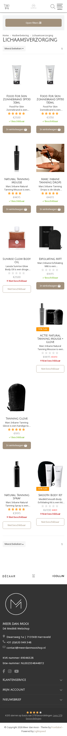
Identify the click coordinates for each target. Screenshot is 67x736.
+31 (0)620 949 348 (19, 642)
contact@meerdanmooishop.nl (26, 647)
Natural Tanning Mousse (16, 181)
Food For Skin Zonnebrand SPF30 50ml (16, 99)
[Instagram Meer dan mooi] (11, 671)
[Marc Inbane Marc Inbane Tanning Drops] (50, 158)
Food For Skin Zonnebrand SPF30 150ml (50, 99)
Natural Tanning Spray (16, 497)
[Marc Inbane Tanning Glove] (17, 397)
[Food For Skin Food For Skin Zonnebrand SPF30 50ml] (17, 75)
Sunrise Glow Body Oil (17, 261)
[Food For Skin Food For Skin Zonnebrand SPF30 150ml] (50, 75)
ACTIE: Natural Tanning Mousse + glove (50, 338)
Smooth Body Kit (50, 495)
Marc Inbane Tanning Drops (50, 181)
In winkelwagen (15, 129)
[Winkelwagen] (6, 8)
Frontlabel (56, 727)
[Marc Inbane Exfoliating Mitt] (50, 238)
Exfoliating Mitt (50, 259)
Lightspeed (40, 731)
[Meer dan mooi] (33, 6)
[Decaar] (9, 576)
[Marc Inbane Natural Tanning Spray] (17, 474)
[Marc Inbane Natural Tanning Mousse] (17, 158)
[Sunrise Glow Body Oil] (17, 238)
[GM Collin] (58, 576)
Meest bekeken (13, 48)
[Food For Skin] (34, 576)
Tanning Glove (17, 418)
